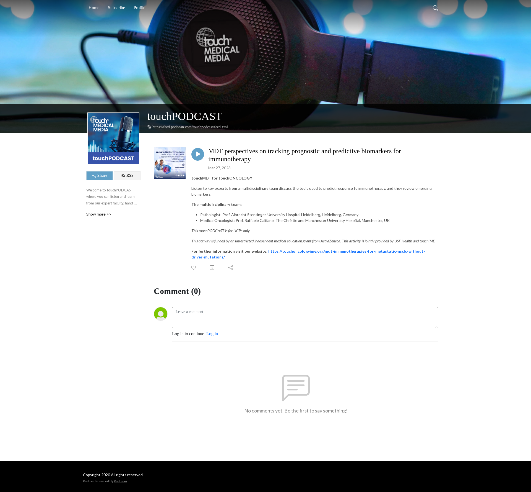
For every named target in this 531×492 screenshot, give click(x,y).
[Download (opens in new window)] (212, 267)
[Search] (436, 7)
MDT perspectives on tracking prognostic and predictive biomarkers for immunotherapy (304, 155)
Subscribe (116, 7)
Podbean (120, 481)
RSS (130, 175)
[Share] (231, 267)
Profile (139, 7)
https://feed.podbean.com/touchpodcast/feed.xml (190, 127)
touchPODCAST (184, 116)
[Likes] (194, 268)
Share (102, 175)
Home (93, 7)
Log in (212, 333)
